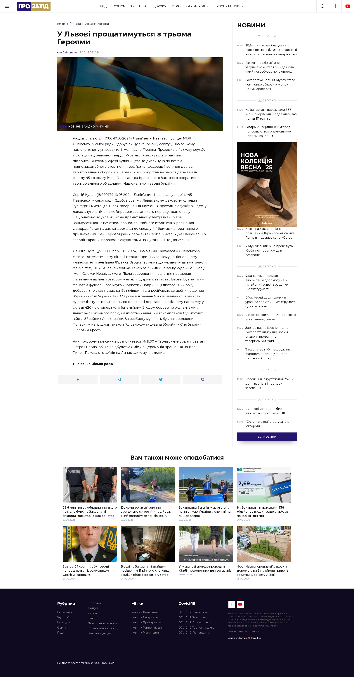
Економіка (64, 612)
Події (104, 6)
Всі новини (267, 436)
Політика (138, 6)
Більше (255, 6)
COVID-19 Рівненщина (194, 632)
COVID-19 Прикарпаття (194, 622)
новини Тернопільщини (148, 627)
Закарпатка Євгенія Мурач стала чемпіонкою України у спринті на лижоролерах (205, 511)
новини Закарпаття (145, 617)
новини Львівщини (145, 612)
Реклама (255, 631)
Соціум (120, 6)
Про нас (243, 631)
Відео (92, 618)
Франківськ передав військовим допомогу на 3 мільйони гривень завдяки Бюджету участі (262, 571)
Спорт (92, 613)
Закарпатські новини (103, 623)
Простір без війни (229, 6)
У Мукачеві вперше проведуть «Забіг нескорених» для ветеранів (205, 568)
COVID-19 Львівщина (193, 612)
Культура (63, 622)
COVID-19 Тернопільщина (196, 627)
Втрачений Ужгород (188, 6)
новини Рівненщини (146, 632)
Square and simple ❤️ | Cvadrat (244, 637)
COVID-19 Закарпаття (193, 617)
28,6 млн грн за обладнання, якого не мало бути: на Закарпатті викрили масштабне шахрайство (90, 511)
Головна (232, 631)
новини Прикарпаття (146, 622)
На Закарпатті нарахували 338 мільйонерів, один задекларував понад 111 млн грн (262, 511)
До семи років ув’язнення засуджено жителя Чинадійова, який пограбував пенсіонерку (146, 511)
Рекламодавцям (99, 633)
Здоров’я (159, 6)
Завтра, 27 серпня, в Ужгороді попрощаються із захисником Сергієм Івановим (86, 571)
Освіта (61, 627)
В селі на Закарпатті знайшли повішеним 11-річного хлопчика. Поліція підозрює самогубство (145, 571)
